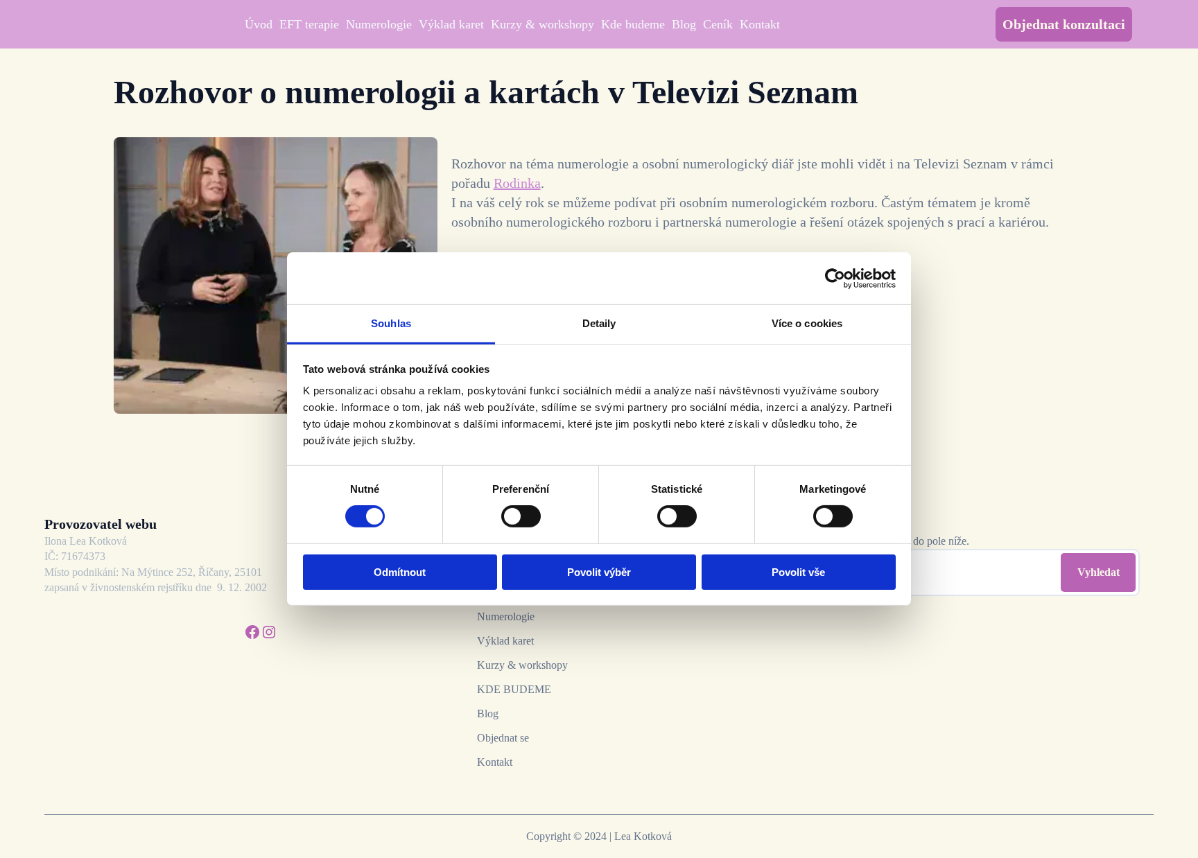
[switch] (521, 516)
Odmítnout (400, 572)
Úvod (258, 24)
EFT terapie (169, 483)
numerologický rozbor (256, 483)
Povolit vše (798, 572)
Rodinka (517, 183)
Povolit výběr (599, 572)
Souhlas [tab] (391, 323)
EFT (124, 483)
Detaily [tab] (599, 323)
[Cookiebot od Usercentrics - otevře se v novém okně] (835, 278)
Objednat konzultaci (1063, 24)
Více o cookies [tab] (807, 323)
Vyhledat (1098, 572)
